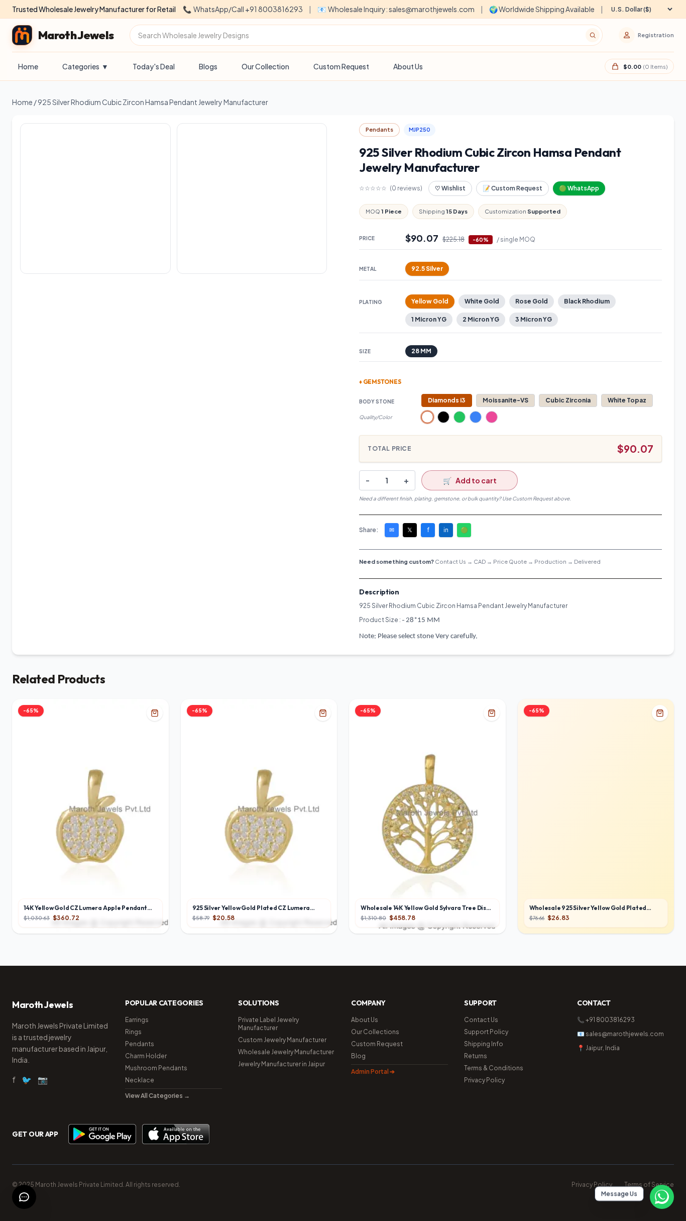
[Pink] (492, 417)
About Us (408, 66)
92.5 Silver (427, 268)
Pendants (139, 1044)
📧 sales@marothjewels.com (620, 1034)
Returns (475, 1056)
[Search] (593, 35)
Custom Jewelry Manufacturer (282, 1040)
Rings (133, 1032)
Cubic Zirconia (568, 400)
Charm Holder (146, 1056)
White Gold (482, 301)
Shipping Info (483, 1044)
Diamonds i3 (447, 400)
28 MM (421, 351)
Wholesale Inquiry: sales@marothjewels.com (396, 9)
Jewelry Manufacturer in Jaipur (281, 1064)
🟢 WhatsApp (579, 188)
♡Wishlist (450, 188)
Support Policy (486, 1032)
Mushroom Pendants (156, 1068)
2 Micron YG (481, 319)
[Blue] (476, 417)
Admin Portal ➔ (373, 1071)
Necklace (139, 1080)
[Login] (627, 35)
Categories (85, 66)
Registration (656, 35)
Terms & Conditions (493, 1068)
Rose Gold (531, 301)
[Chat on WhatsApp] (662, 1197)
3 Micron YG (533, 319)
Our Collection (265, 66)
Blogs (208, 66)
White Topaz (627, 400)
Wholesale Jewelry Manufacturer (286, 1052)
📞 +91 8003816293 (606, 1020)
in (445, 530)
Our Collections (375, 1032)
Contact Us (481, 1020)
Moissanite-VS (505, 400)
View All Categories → (157, 1095)
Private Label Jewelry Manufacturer (268, 1024)
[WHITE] (427, 417)
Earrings (137, 1020)
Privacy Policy (484, 1080)
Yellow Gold (429, 301)
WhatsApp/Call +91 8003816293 (243, 9)
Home (28, 66)
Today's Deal (154, 66)
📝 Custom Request (512, 188)
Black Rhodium (587, 301)
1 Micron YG (428, 319)
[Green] (459, 417)
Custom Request (341, 66)
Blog (358, 1056)
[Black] (443, 417)
